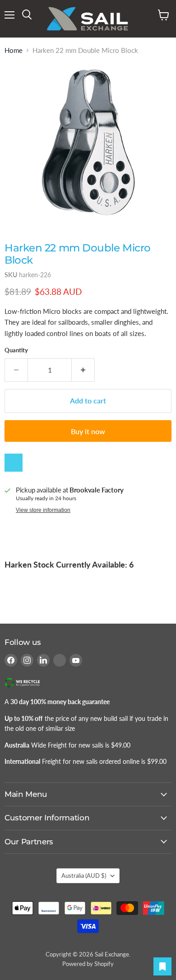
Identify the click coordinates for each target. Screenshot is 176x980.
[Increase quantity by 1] (83, 370)
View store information (43, 510)
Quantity (16, 350)
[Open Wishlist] (162, 966)
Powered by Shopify (88, 963)
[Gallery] (88, 143)
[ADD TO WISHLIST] (14, 463)
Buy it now (88, 431)
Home (14, 50)
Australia (83, 875)
